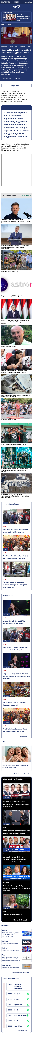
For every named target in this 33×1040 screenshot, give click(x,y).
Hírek (4, 526)
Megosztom (15, 86)
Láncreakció (6, 965)
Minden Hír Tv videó (20, 920)
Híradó (4, 930)
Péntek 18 (6, 883)
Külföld (10, 25)
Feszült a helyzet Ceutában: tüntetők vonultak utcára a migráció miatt (16, 557)
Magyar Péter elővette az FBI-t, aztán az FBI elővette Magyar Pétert (15, 766)
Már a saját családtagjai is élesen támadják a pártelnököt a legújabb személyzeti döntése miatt (14, 859)
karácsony (4, 46)
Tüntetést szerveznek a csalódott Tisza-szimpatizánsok (14, 704)
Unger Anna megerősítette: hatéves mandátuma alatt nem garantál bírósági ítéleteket (16, 676)
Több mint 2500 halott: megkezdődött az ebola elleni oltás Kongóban (16, 531)
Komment (5, 854)
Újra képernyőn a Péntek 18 (12, 915)
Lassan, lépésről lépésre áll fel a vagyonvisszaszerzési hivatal (14, 622)
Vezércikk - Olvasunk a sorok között (14, 801)
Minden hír (23, 737)
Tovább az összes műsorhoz (20, 972)
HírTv (2, 25)
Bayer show (6, 955)
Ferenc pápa (14, 46)
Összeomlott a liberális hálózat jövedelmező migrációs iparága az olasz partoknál (15, 584)
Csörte (4, 948)
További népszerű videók (21, 774)
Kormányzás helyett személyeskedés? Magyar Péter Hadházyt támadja (16, 832)
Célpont (5, 941)
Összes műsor (22, 1030)
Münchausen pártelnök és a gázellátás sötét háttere (24, 18)
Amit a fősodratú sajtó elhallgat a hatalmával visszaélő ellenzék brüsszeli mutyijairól (16, 888)
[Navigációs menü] (3, 7)
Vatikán (22, 46)
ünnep (29, 46)
